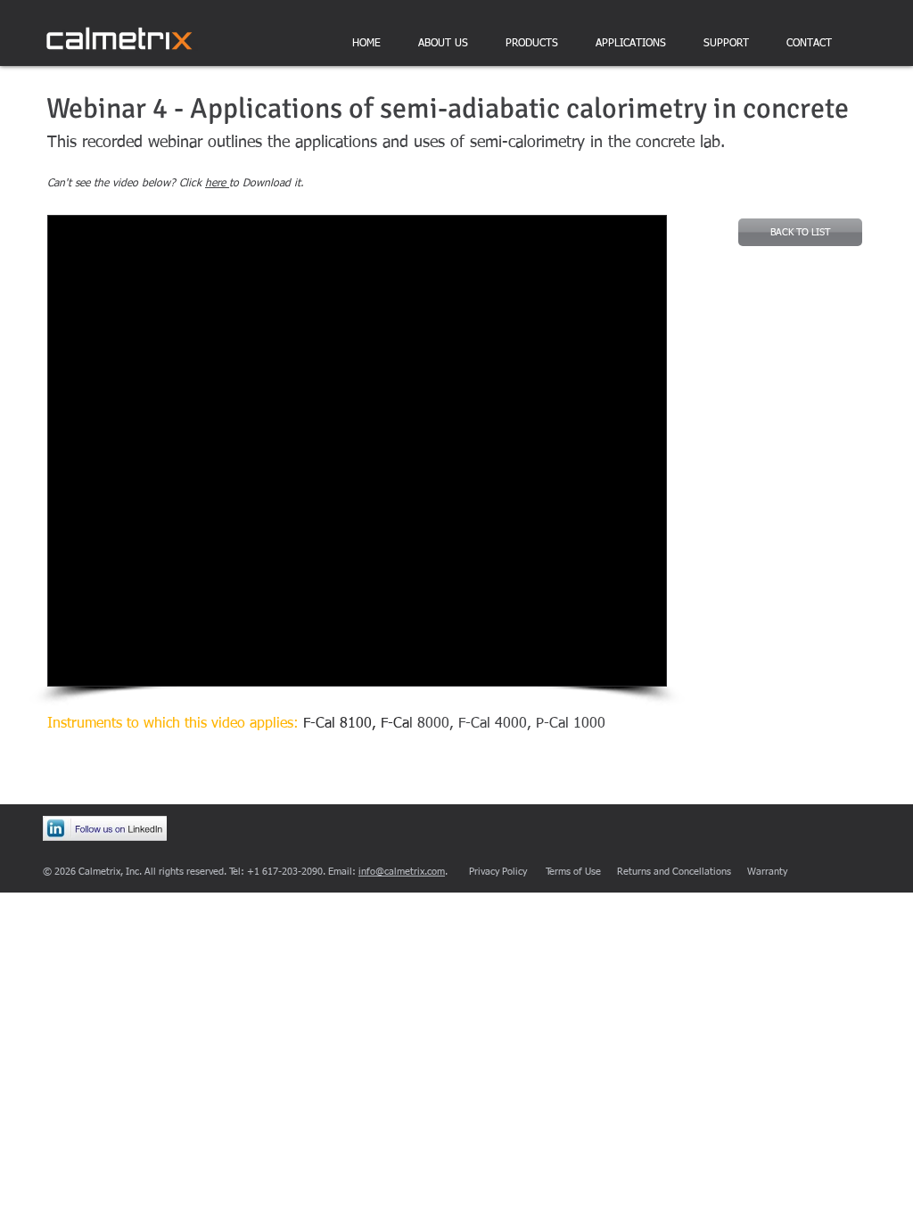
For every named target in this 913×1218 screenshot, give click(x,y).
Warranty (767, 871)
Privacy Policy (498, 871)
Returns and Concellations (674, 871)
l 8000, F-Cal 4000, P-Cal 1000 (493, 724)
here (217, 183)
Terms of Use (573, 871)
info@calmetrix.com (401, 871)
